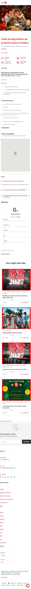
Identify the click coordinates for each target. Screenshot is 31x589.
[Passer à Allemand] (13, 583)
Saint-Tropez (3, 542)
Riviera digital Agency (15, 574)
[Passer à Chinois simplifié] (6, 585)
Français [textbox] (3, 555)
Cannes (2, 516)
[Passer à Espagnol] (26, 583)
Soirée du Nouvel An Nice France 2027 (15, 369)
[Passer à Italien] (20, 583)
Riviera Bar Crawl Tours (18, 571)
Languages (2, 552)
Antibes (1, 512)
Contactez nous (3, 502)
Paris (1, 536)
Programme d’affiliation (5, 492)
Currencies (2, 559)
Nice (1, 532)
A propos (2, 489)
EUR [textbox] (2, 562)
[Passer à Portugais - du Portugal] (23, 585)
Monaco (2, 529)
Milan (1, 526)
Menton (1, 522)
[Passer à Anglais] (4, 583)
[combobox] (7, 555)
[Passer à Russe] (14, 585)
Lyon (1, 539)
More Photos (26, 27)
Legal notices (8, 573)
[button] (15, 153)
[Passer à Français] (8, 583)
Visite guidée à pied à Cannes (12, 333)
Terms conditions (16, 573)
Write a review (5, 254)
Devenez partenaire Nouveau (6, 499)
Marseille (2, 519)
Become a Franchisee (5, 496)
